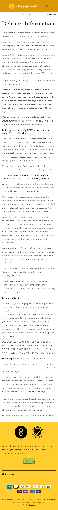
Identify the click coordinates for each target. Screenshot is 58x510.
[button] (3, 6)
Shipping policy (50, 499)
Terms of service (35, 499)
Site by (25, 505)
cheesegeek (24, 502)
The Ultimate (27, 14)
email (40, 157)
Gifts (4, 14)
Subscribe (51, 14)
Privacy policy (20, 499)
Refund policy (7, 499)
